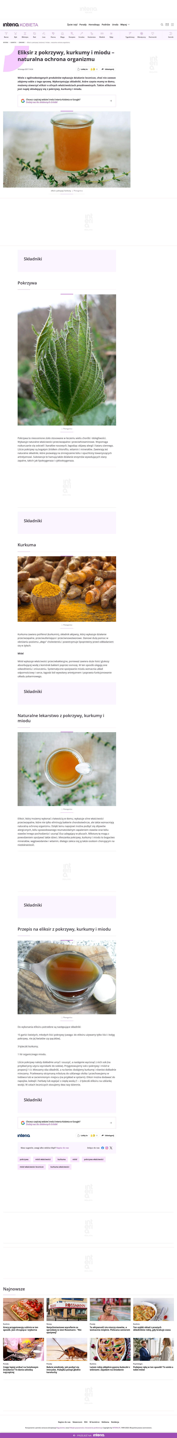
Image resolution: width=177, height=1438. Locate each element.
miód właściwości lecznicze (32, 1167)
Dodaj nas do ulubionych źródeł (53, 102)
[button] (94, 24)
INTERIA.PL (116, 1428)
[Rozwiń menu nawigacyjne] (172, 24)
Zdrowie (21, 42)
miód (75, 1159)
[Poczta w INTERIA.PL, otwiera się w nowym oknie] (167, 24)
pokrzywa (24, 1159)
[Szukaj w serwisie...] (162, 24)
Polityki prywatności (76, 1428)
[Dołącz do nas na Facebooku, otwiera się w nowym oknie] (103, 1147)
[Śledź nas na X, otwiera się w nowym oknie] (111, 1147)
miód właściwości (43, 1159)
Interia (5, 42)
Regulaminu (60, 1428)
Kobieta (13, 42)
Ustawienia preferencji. (93, 1428)
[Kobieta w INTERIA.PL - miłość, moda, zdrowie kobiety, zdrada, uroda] (29, 25)
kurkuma (62, 1159)
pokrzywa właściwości (93, 1159)
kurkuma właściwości (60, 1167)
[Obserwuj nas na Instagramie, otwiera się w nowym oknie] (107, 1147)
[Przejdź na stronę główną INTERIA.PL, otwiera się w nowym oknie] (11, 25)
